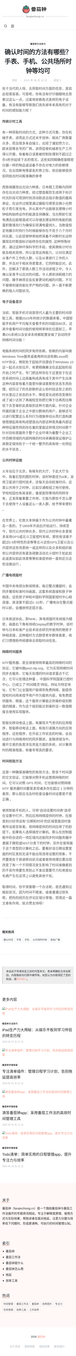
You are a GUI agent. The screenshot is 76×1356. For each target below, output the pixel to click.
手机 (27, 939)
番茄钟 (10, 1251)
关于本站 (15, 1346)
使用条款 (30, 1346)
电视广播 (55, 939)
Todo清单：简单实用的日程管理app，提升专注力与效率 (37, 1157)
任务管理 (8, 1309)
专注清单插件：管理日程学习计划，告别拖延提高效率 (37, 1074)
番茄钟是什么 (14, 1263)
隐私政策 (44, 1346)
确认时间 (8, 939)
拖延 (9, 1274)
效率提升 (47, 1303)
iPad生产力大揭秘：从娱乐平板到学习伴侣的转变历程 (37, 1033)
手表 (18, 939)
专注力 (58, 1303)
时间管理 (8, 1303)
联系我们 (21, 979)
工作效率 (34, 1309)
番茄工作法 (13, 1257)
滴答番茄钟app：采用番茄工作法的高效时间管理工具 (36, 1116)
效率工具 (12, 1280)
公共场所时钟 (40, 939)
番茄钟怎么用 (14, 1268)
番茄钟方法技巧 (38, 44)
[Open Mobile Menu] (12, 26)
